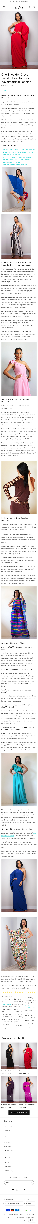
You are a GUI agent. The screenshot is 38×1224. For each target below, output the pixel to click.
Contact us (7, 1146)
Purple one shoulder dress (8, 1104)
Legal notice (26, 1220)
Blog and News (9, 1150)
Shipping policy (30, 1217)
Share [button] (5, 90)
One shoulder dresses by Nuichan (15, 165)
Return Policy (8, 1166)
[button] (4, 7)
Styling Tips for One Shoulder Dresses (16, 160)
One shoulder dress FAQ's (12, 162)
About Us (7, 1142)
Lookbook (7, 1130)
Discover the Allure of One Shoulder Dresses (19, 149)
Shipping (7, 1162)
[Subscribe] (32, 1182)
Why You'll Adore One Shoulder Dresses (17, 157)
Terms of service (19, 1217)
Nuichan (11, 1214)
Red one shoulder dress (25, 1071)
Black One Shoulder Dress (8, 1071)
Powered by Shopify (19, 1214)
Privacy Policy (8, 1170)
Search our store (9, 1126)
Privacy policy (9, 1217)
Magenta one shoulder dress (27, 1104)
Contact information (15, 1220)
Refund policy (30, 1214)
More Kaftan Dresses (19, 1112)
